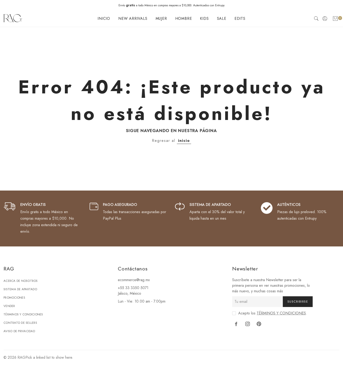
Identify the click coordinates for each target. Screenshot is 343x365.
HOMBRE (183, 18)
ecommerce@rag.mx (134, 280)
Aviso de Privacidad (19, 331)
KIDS (204, 18)
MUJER (161, 18)
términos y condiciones (281, 313)
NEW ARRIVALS (132, 18)
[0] (335, 19)
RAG (21, 357)
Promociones (14, 297)
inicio (184, 140)
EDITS (239, 18)
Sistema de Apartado (20, 289)
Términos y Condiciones (23, 314)
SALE (221, 18)
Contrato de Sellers (20, 323)
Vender (9, 306)
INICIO (104, 18)
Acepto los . (272, 313)
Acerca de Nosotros (21, 281)
